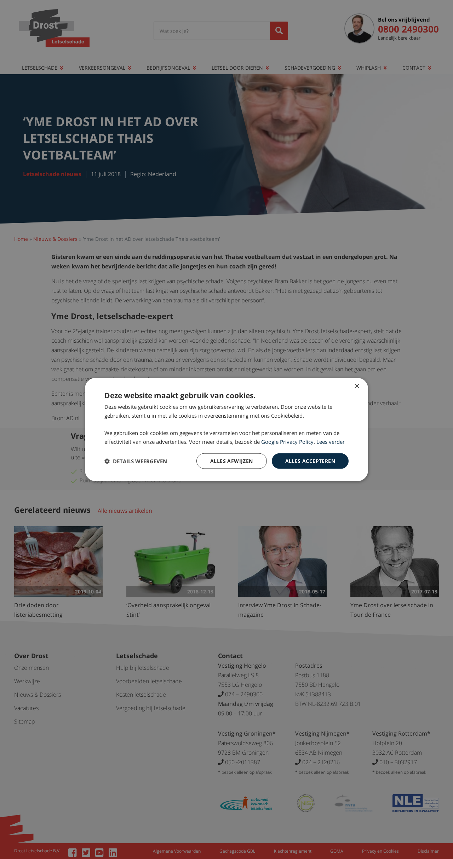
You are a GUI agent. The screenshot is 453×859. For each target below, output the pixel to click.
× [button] (356, 386)
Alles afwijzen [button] (231, 460)
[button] (135, 461)
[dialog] (226, 429)
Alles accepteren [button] (310, 460)
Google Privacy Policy (287, 441)
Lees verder (330, 441)
